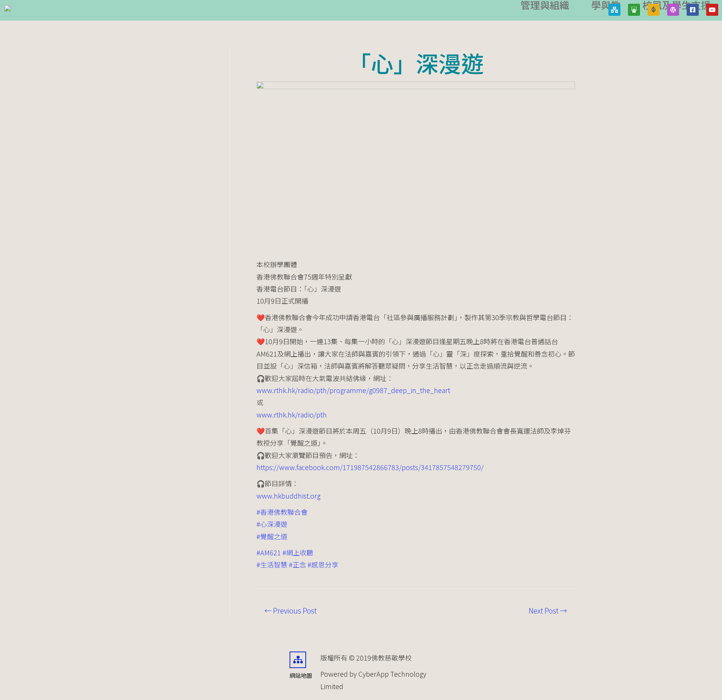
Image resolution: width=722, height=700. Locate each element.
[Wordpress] (673, 10)
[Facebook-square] (693, 10)
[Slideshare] (634, 10)
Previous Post (290, 610)
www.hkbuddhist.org (288, 495)
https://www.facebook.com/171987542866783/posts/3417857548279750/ (370, 467)
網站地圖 (301, 675)
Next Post (548, 610)
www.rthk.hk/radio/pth (291, 414)
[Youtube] (712, 10)
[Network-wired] (614, 10)
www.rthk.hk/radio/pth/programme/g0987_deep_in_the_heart (353, 390)
